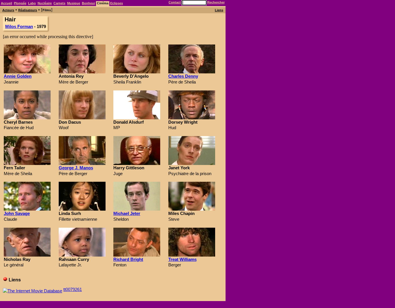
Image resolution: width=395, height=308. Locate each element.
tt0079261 (72, 289)
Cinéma (102, 3)
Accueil (6, 3)
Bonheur (88, 3)
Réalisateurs (27, 10)
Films (47, 10)
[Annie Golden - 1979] (27, 71)
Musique (73, 3)
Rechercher (216, 2)
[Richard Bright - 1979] (136, 255)
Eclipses (116, 3)
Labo (32, 3)
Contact (175, 2)
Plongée (20, 3)
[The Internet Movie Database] (32, 289)
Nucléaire (45, 3)
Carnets (59, 3)
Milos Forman (19, 26)
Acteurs (8, 10)
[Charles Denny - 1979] (191, 71)
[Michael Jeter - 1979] (136, 209)
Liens (219, 10)
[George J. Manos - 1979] (82, 163)
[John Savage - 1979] (27, 209)
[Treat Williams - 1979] (191, 255)
